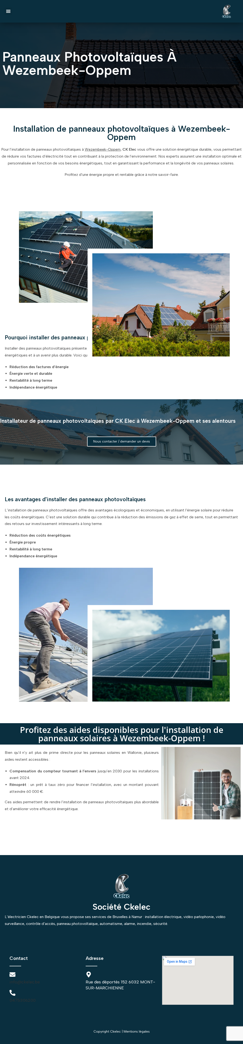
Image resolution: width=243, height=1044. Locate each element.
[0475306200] (12, 993)
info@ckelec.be (24, 982)
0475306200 (22, 1000)
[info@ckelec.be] (12, 974)
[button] (8, 11)
